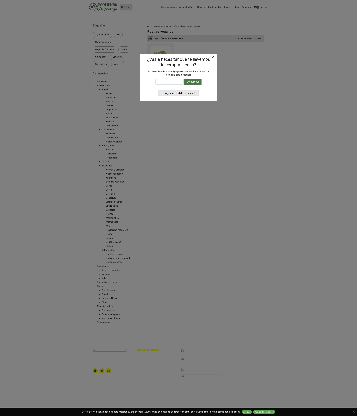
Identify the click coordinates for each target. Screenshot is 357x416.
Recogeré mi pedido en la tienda (178, 93)
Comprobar (193, 81)
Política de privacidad (264, 412)
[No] (353, 411)
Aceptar (246, 412)
